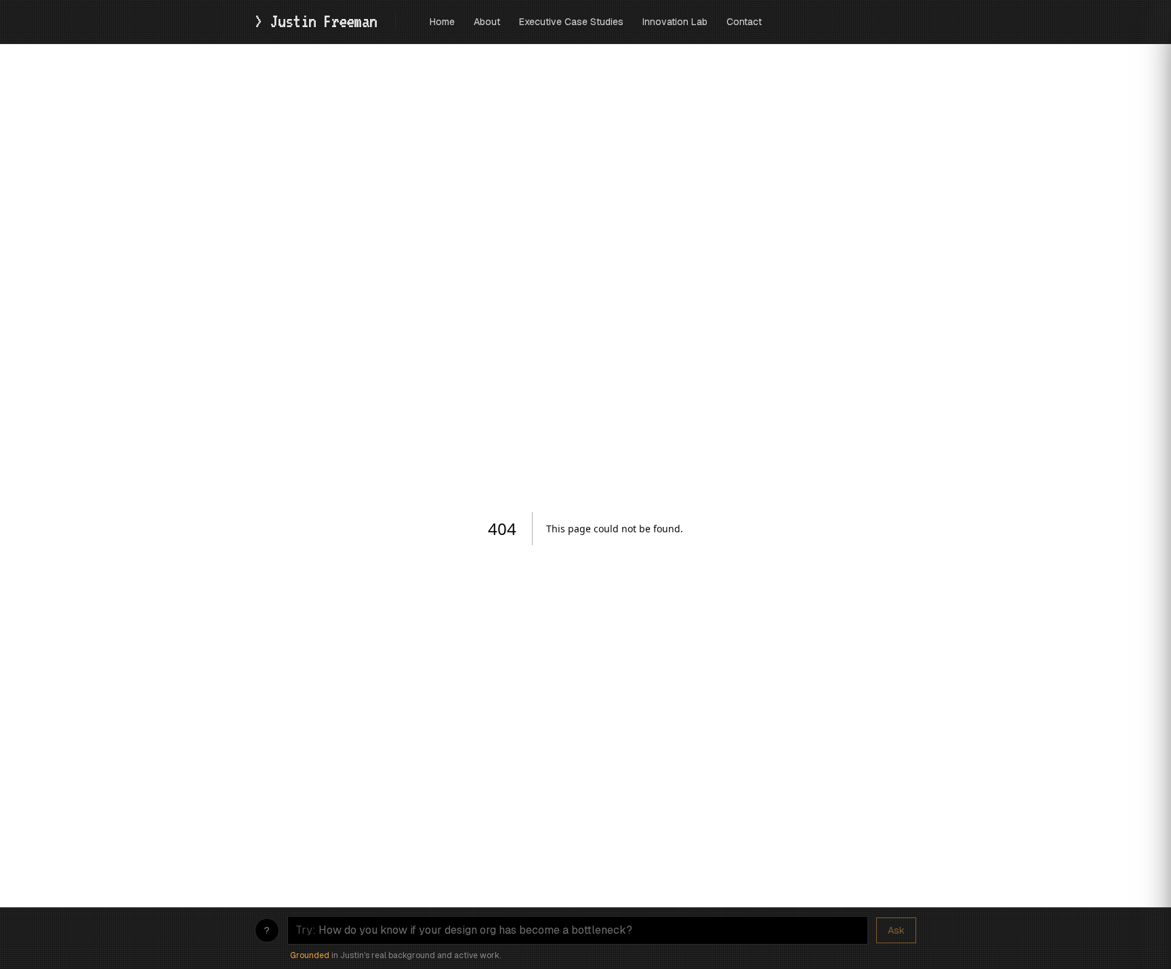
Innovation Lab (674, 22)
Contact (744, 22)
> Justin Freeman (319, 21)
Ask (896, 930)
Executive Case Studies (571, 22)
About (487, 22)
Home (442, 22)
